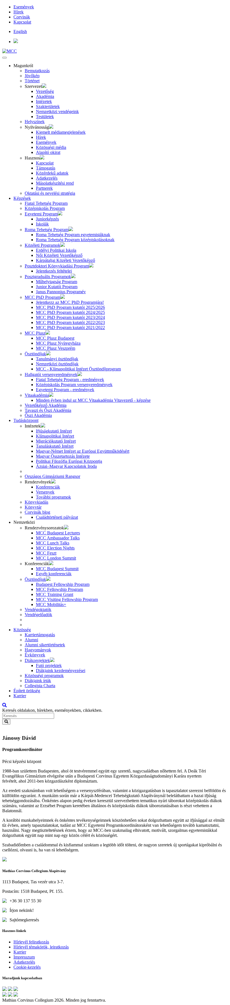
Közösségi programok (44, 675)
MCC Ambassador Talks (58, 538)
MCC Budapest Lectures (58, 532)
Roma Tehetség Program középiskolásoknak (75, 239)
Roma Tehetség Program (46, 229)
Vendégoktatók (38, 609)
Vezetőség (45, 91)
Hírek (18, 12)
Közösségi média (51, 147)
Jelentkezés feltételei (54, 271)
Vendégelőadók (38, 614)
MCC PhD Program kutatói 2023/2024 (70, 317)
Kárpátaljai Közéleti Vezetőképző (65, 260)
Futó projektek (49, 665)
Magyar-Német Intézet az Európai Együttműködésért (82, 451)
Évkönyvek (35, 654)
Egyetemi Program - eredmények (65, 389)
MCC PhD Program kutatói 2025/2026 (70, 307)
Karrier (19, 695)
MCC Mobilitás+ (51, 604)
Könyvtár (33, 507)
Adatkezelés (47, 178)
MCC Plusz (35, 333)
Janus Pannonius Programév (61, 291)
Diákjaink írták (38, 680)
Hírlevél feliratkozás (31, 942)
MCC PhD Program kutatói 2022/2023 (70, 322)
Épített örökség (26, 690)
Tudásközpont (25, 420)
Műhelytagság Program (56, 281)
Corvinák (21, 17)
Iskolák (42, 224)
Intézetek (44, 101)
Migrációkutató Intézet (56, 441)
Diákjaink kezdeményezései (60, 670)
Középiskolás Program (45, 208)
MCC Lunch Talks (52, 543)
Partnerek (44, 188)
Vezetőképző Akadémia (45, 405)
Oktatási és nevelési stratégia (50, 193)
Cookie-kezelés (27, 967)
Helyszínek (35, 121)
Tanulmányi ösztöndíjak (57, 358)
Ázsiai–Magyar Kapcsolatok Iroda (66, 466)
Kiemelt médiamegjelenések (61, 132)
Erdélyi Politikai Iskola (56, 250)
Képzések (22, 198)
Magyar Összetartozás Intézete (63, 456)
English (20, 31)
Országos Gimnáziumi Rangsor (52, 476)
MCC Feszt (46, 553)
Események (23, 6)
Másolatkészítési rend (55, 183)
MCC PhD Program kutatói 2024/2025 (70, 312)
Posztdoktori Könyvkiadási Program (57, 266)
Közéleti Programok (42, 245)
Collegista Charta (40, 685)
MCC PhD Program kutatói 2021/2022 (70, 327)
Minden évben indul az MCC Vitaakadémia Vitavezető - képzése (93, 400)
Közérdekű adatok (52, 173)
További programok (53, 497)
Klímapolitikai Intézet (55, 436)
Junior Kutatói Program (56, 286)
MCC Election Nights (55, 548)
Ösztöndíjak (35, 353)
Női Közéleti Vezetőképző (59, 255)
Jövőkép (32, 75)
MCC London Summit (56, 558)
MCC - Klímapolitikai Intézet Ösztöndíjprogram (78, 369)
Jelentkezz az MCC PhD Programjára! (70, 302)
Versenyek (45, 492)
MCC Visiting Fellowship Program (67, 599)
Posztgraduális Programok (48, 276)
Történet (32, 80)
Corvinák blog (37, 512)
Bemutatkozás (37, 70)
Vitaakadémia (37, 395)
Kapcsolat (22, 22)
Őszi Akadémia (38, 415)
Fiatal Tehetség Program (46, 203)
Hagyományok (38, 649)
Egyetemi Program (41, 214)
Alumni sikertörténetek (45, 644)
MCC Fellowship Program (59, 589)
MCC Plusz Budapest (55, 338)
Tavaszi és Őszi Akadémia (48, 410)
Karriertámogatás (40, 634)
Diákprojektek (37, 660)
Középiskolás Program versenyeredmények (74, 384)
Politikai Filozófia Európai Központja (69, 461)
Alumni (31, 639)
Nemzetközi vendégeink (57, 111)
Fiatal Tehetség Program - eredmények (70, 379)
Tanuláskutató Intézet (54, 446)
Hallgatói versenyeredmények (51, 374)
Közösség (22, 629)
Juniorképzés (47, 219)
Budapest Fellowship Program (62, 584)
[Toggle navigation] (4, 57)
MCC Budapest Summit (57, 568)
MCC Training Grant (54, 594)
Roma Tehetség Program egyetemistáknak (73, 234)
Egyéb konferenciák (54, 573)
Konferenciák (48, 487)
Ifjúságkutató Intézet (54, 431)
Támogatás (45, 168)
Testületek (45, 116)
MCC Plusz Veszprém (55, 348)
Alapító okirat (48, 152)
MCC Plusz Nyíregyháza (58, 343)
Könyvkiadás (36, 502)
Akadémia (45, 96)
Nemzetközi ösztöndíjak (57, 363)
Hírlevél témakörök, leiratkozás (41, 947)
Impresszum (24, 957)
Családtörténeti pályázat (57, 517)
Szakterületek (48, 106)
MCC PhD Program (42, 297)
